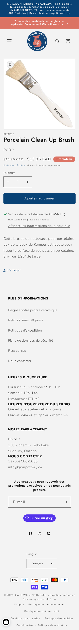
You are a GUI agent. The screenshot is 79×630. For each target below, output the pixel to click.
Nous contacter (20, 361)
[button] (9, 41)
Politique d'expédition (25, 330)
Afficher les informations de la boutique (39, 226)
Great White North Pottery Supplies (38, 595)
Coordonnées (24, 625)
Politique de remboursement (46, 604)
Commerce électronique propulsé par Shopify (44, 599)
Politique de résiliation (52, 625)
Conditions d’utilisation (25, 618)
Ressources (17, 350)
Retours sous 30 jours (25, 320)
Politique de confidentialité (41, 611)
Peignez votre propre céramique (33, 310)
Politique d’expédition (59, 618)
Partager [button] (14, 270)
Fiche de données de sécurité (30, 340)
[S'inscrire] (65, 502)
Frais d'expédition (14, 165)
